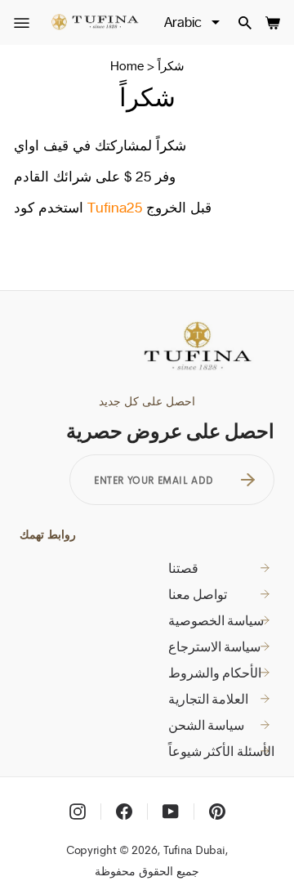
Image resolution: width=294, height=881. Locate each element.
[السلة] (273, 22)
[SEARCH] (245, 22)
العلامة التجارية (208, 699)
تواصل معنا (198, 594)
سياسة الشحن (206, 725)
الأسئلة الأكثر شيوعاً (221, 751)
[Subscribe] (247, 480)
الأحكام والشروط (215, 673)
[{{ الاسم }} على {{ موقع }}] (77, 811)
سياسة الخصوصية (216, 620)
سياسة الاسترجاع (214, 646)
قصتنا (183, 568)
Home (127, 66)
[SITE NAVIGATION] (21, 23)
